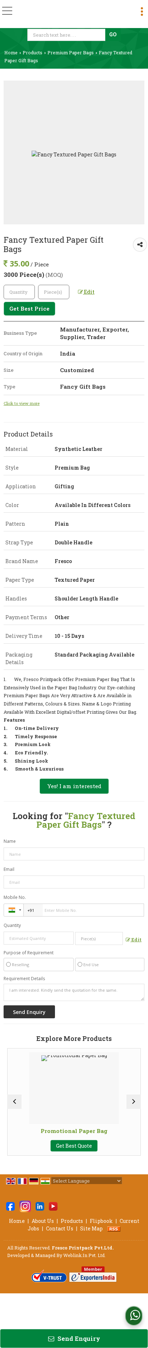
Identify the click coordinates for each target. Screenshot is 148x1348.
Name (10, 841)
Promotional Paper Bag (53, 1130)
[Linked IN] (40, 1205)
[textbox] (67, 35)
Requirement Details (24, 978)
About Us (43, 1220)
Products (32, 52)
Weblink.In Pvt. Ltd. (84, 1255)
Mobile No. (15, 897)
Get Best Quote (53, 1145)
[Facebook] (10, 1205)
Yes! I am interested (74, 786)
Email (9, 869)
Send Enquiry (78, 1338)
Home (11, 52)
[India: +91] (14, 910)
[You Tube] (53, 1205)
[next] (133, 1102)
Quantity (12, 925)
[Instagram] (25, 1205)
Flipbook (101, 1220)
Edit (88, 291)
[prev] (14, 1102)
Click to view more (22, 403)
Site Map (91, 1228)
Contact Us (59, 1228)
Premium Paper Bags (70, 52)
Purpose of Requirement (29, 952)
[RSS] (113, 1228)
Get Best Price (29, 308)
